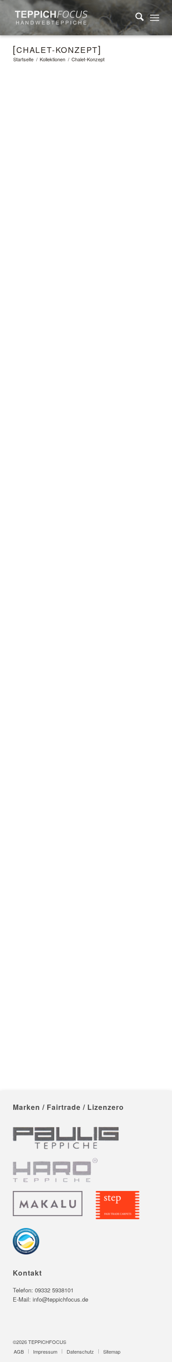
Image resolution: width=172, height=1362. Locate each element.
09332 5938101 (54, 1290)
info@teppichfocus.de (60, 1299)
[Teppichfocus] (71, 17)
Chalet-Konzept (57, 49)
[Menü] (154, 17)
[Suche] (135, 17)
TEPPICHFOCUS (47, 1341)
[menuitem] (135, 17)
